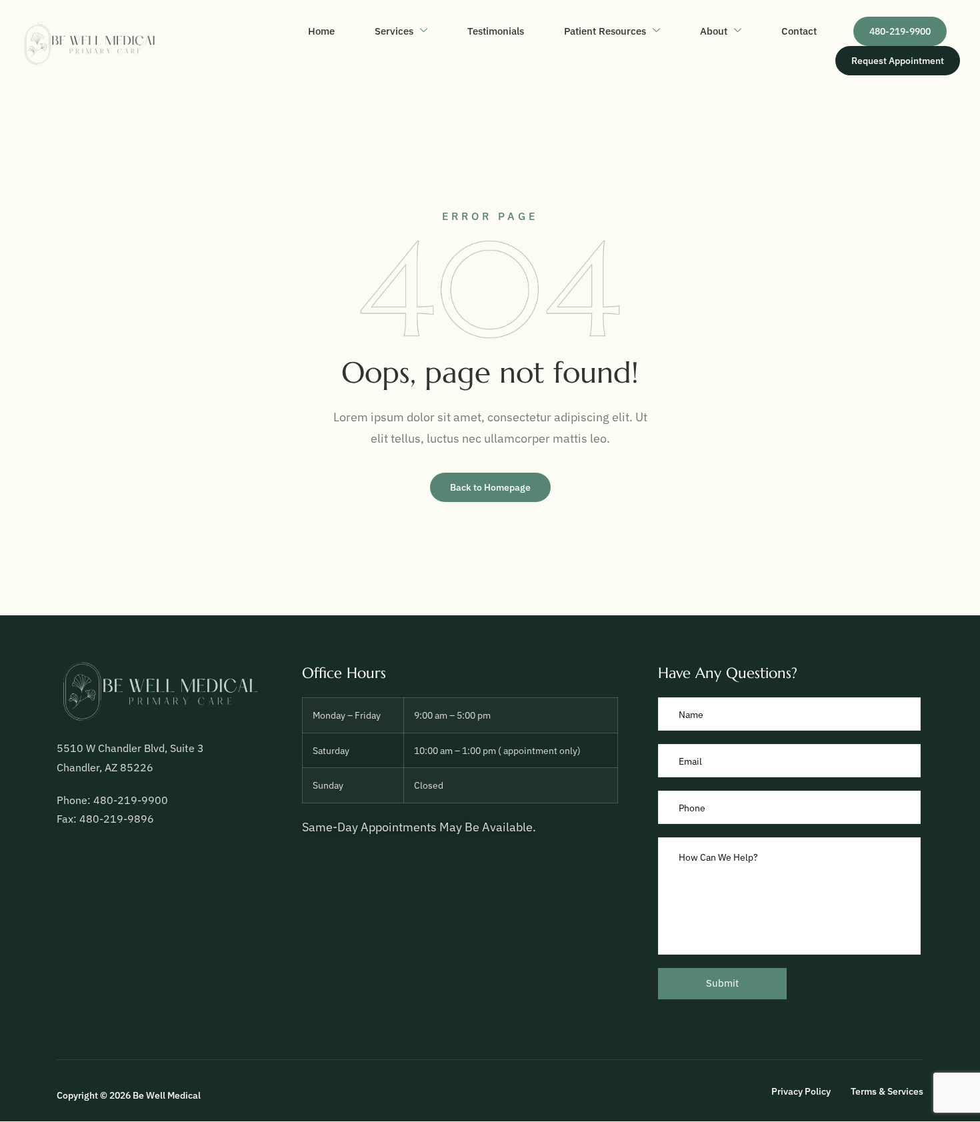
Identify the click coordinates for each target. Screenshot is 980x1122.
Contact (799, 31)
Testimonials (495, 31)
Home (321, 31)
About (713, 31)
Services (394, 31)
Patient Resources (605, 31)
